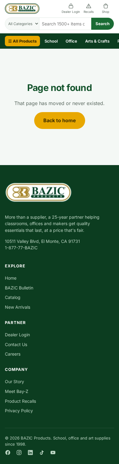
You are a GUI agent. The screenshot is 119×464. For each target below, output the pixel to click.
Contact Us (16, 344)
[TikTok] (42, 452)
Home (10, 278)
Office (71, 41)
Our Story (14, 381)
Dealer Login (71, 11)
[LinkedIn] (30, 452)
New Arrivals (17, 307)
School (51, 41)
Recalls (89, 11)
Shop (105, 11)
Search (103, 23)
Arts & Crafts (97, 41)
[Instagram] (19, 452)
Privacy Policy (19, 410)
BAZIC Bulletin (19, 287)
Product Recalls (20, 401)
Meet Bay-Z (16, 391)
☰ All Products (22, 41)
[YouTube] (53, 452)
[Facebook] (8, 452)
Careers (12, 353)
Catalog (12, 297)
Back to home (59, 120)
